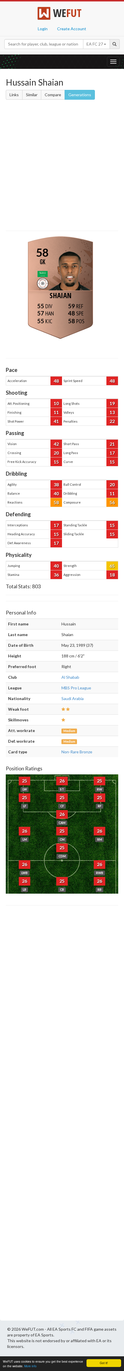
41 (56, 421)
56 (112, 502)
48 (56, 380)
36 (56, 574)
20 (56, 452)
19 (112, 403)
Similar (31, 94)
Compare (53, 94)
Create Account (71, 28)
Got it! (104, 1363)
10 (56, 403)
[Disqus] (62, 1115)
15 (56, 461)
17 (112, 452)
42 (56, 444)
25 (24, 780)
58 (56, 502)
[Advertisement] (62, 166)
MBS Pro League (76, 687)
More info (30, 1366)
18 (112, 574)
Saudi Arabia (72, 698)
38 (56, 484)
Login (43, 28)
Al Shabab (70, 677)
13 (112, 412)
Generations (79, 94)
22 (112, 421)
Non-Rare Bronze (76, 751)
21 (112, 444)
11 (56, 412)
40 (56, 493)
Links (14, 94)
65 (112, 565)
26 (62, 780)
